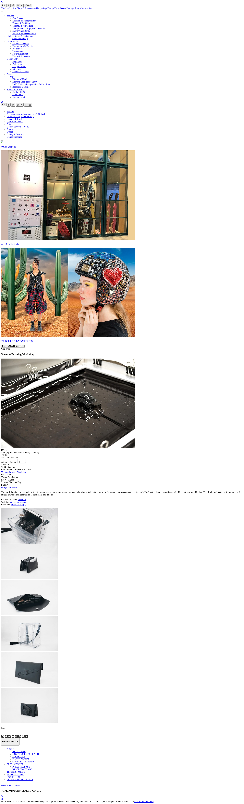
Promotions (17, 51)
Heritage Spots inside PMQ (24, 82)
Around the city (19, 97)
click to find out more (143, 801)
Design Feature (19, 66)
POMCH (22, 499)
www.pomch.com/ (17, 502)
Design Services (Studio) (18, 126)
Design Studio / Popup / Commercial (28, 28)
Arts (9, 124)
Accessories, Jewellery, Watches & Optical (26, 114)
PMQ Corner (18, 64)
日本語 (28, 5)
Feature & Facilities (21, 23)
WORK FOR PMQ (15, 774)
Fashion (10, 111)
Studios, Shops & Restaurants (22, 8)
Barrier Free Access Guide (24, 33)
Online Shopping (20, 38)
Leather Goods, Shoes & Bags (20, 116)
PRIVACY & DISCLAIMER (20, 779)
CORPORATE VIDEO (23, 761)
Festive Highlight (20, 54)
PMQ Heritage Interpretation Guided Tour (31, 84)
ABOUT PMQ (19, 751)
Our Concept (18, 18)
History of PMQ (19, 79)
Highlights (17, 61)
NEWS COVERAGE (22, 769)
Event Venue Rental (21, 31)
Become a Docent (20, 87)
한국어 (19, 5)
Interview (16, 69)
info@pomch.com (9, 487)
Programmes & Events (22, 46)
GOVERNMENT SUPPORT (25, 754)
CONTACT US (14, 777)
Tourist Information (83, 8)
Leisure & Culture (20, 71)
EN (3, 5)
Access (63, 8)
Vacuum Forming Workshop (13, 472)
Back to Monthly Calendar (12, 346)
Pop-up (10, 129)
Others (10, 132)
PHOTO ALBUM (20, 759)
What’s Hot (17, 94)
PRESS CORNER (15, 764)
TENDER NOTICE (16, 772)
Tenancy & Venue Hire (22, 26)
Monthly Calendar (20, 43)
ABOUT (11, 749)
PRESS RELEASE (21, 767)
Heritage (70, 8)
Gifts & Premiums (15, 121)
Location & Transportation (24, 21)
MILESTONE (18, 756)
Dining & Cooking (15, 134)
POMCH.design (18, 504)
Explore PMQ (18, 92)
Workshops (17, 48)
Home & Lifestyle (15, 119)
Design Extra (53, 8)
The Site (5, 8)
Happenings (41, 8)
